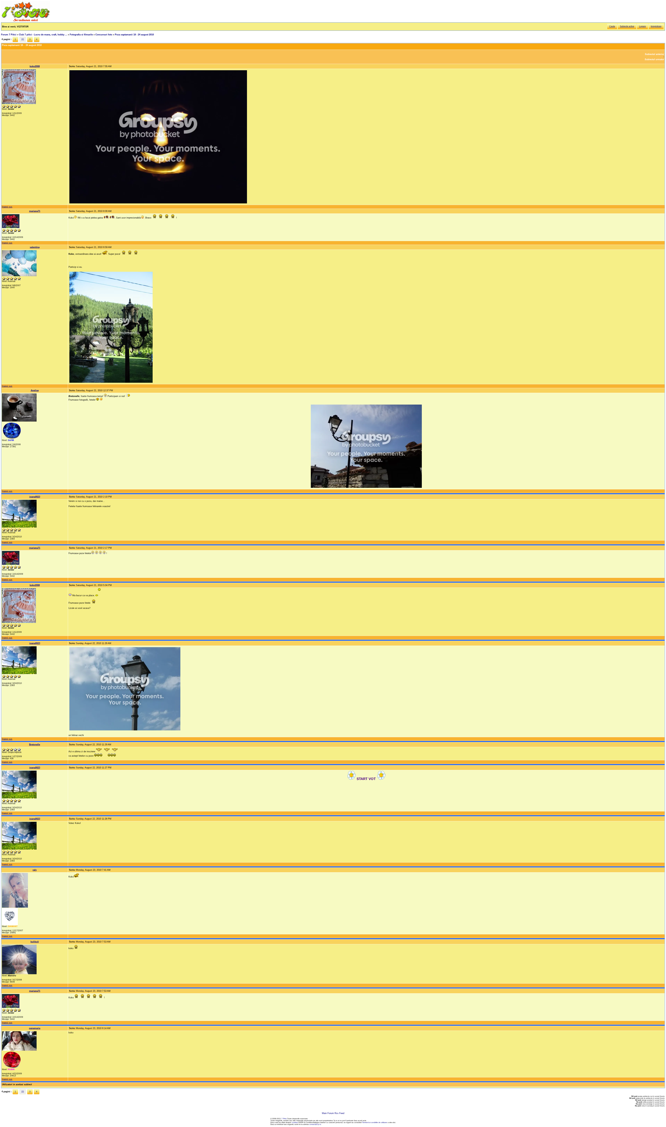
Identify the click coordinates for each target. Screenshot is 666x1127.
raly (35, 870)
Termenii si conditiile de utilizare (374, 1122)
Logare (642, 26)
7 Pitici (284, 1119)
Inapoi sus (7, 206)
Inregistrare (656, 26)
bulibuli (35, 941)
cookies (295, 1122)
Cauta (612, 26)
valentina (35, 247)
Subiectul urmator (654, 59)
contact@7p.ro (315, 1124)
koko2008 (35, 66)
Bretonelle (34, 744)
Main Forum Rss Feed (333, 1113)
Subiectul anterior (654, 54)
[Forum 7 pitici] (25, 21)
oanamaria (34, 1028)
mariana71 (34, 211)
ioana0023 (34, 496)
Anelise (35, 390)
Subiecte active (627, 26)
